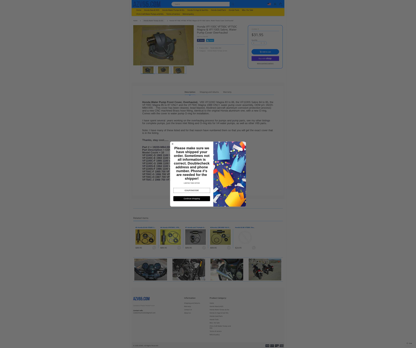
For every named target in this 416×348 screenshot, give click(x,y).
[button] (191, 190)
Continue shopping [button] (192, 198)
